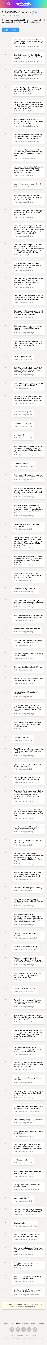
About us (5, 1323)
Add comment (10, 30)
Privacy (18, 1323)
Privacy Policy (39, 1338)
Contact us (34, 1323)
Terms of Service (28, 1338)
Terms (11, 1323)
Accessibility (25, 1323)
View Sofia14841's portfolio (10, 15)
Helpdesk (41, 1323)
